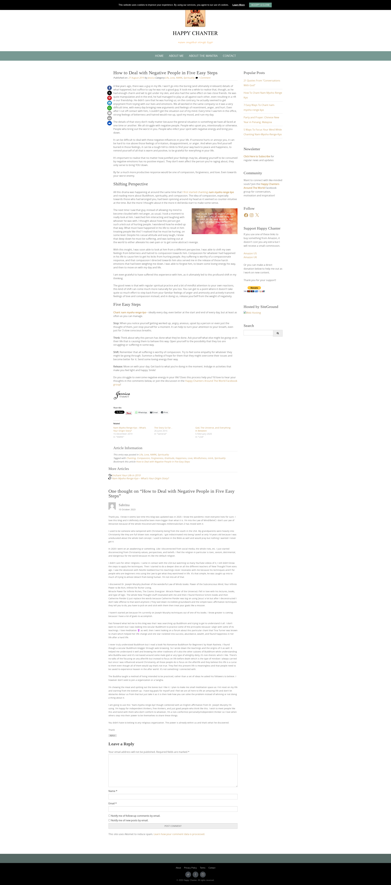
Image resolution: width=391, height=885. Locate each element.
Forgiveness (157, 458)
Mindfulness (200, 458)
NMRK (179, 77)
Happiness (180, 458)
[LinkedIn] (109, 103)
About (178, 868)
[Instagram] (203, 874)
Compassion (143, 458)
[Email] (109, 113)
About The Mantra (203, 56)
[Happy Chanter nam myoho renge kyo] (195, 25)
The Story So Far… (163, 427)
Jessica (151, 77)
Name (112, 791)
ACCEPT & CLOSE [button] (260, 5)
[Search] (278, 333)
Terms (202, 868)
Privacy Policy (190, 868)
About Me (176, 56)
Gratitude (169, 458)
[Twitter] (188, 874)
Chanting (131, 458)
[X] (109, 93)
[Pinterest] (109, 98)
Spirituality (189, 77)
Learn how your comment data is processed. (179, 834)
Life (167, 77)
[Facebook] (109, 88)
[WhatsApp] (109, 108)
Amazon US (250, 253)
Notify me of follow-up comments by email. (135, 815)
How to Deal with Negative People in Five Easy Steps (163, 461)
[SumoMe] (109, 123)
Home (159, 56)
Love (172, 77)
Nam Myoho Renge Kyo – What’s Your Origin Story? (129, 429)
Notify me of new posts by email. (129, 820)
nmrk (210, 458)
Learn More (238, 5)
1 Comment (204, 77)
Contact (229, 56)
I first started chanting (208, 192)
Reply (112, 735)
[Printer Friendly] (109, 118)
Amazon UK (250, 257)
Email (112, 803)
